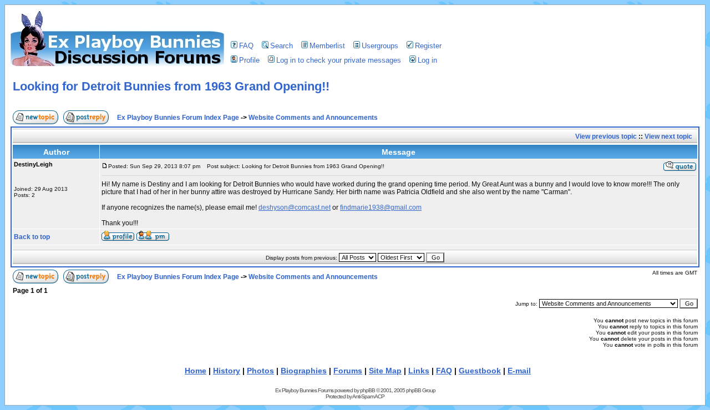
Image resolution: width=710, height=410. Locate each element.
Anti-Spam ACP (368, 396)
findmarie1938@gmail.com (381, 207)
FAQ (246, 46)
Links (418, 370)
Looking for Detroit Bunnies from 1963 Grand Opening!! (171, 86)
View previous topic (606, 136)
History (226, 370)
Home (195, 370)
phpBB (367, 390)
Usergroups (380, 46)
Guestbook (480, 370)
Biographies (304, 370)
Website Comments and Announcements (313, 118)
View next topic (668, 136)
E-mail (519, 370)
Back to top (32, 237)
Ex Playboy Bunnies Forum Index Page (178, 118)
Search (281, 46)
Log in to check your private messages (338, 60)
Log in (427, 60)
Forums (347, 370)
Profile (249, 60)
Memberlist (327, 46)
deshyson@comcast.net (294, 207)
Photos (260, 370)
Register (428, 46)
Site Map (385, 370)
